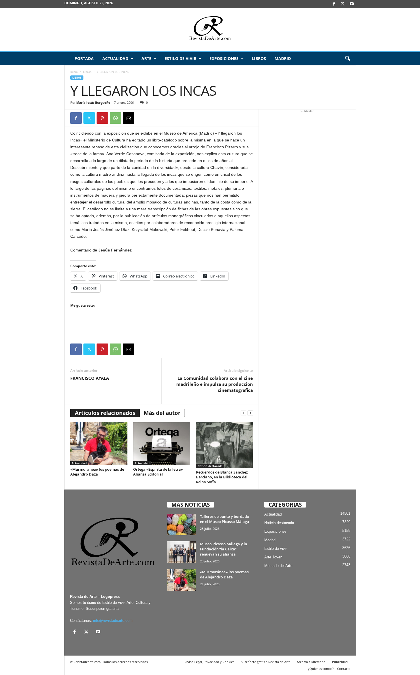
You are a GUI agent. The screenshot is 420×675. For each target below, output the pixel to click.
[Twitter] (89, 118)
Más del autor (162, 413)
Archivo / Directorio (311, 662)
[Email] (128, 118)
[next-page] (250, 413)
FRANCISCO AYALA (89, 378)
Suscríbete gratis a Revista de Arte (265, 662)
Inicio (74, 72)
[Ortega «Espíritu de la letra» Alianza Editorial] (161, 443)
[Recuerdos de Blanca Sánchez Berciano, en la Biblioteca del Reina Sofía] (224, 445)
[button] (347, 58)
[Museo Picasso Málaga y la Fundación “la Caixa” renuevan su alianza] (181, 552)
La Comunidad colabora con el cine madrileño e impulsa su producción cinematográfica (214, 384)
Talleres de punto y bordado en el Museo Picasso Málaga (224, 519)
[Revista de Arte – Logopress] (210, 29)
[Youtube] (351, 4)
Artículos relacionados (105, 413)
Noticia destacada (210, 466)
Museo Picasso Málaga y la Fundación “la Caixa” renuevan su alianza (223, 549)
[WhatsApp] (115, 118)
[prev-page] (243, 413)
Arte (146, 58)
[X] (342, 4)
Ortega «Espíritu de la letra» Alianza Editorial (158, 472)
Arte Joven (273, 557)
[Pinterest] (102, 118)
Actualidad (115, 58)
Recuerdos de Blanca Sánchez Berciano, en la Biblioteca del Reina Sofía (222, 477)
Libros (259, 58)
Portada (84, 58)
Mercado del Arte (278, 566)
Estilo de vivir (180, 58)
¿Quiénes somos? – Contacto (329, 668)
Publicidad (340, 662)
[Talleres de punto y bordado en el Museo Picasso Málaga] (181, 524)
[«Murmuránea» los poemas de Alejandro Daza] (98, 443)
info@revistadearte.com (113, 620)
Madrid (283, 58)
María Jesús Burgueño (93, 102)
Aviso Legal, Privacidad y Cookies (209, 662)
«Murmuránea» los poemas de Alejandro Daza (97, 472)
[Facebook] (334, 4)
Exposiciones (224, 58)
